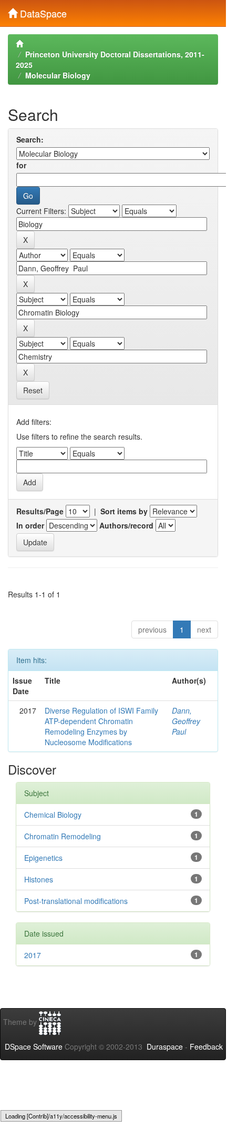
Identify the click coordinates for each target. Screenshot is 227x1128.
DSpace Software (34, 1046)
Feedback (206, 1046)
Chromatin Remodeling (62, 836)
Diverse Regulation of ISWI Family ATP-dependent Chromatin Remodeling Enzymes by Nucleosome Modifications (101, 726)
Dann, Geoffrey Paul (186, 721)
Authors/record (126, 525)
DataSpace (42, 11)
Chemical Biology (52, 814)
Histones (38, 879)
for (21, 165)
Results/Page (40, 511)
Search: (30, 139)
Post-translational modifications (76, 901)
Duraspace (165, 1046)
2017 (32, 955)
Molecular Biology (57, 75)
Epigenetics (43, 857)
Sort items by (124, 511)
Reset (33, 390)
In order (30, 525)
